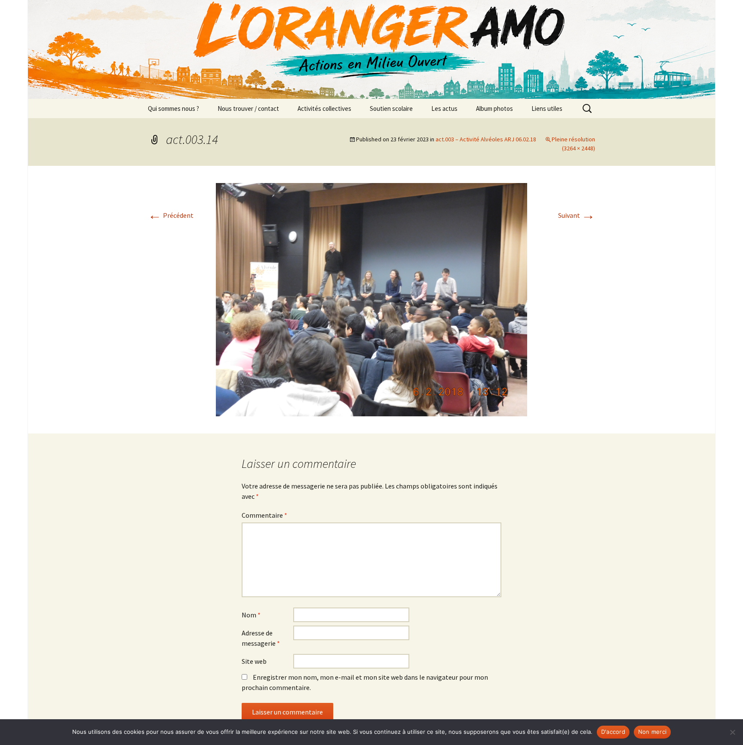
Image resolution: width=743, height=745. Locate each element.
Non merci (652, 731)
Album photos (494, 108)
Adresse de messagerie (261, 638)
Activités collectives (324, 108)
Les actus (444, 108)
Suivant (576, 215)
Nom (251, 615)
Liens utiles (546, 108)
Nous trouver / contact (248, 108)
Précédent (170, 215)
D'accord (613, 731)
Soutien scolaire (391, 108)
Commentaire (264, 515)
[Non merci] (732, 732)
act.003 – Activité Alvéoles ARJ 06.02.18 (486, 139)
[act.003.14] (371, 298)
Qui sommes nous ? (173, 108)
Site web (254, 661)
